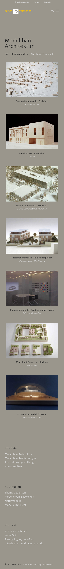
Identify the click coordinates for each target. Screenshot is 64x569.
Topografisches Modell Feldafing (32, 101)
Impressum (48, 564)
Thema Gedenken (15, 492)
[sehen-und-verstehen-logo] (26, 11)
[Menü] (57, 11)
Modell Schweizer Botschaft (32, 153)
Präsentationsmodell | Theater (32, 414)
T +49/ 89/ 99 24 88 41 (19, 539)
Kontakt (47, 2)
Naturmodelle (13, 500)
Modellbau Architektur (18, 454)
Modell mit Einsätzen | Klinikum (32, 362)
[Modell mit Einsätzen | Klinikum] (32, 340)
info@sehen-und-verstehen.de (24, 543)
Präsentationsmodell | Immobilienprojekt (32, 257)
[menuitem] (22, 2)
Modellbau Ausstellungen (20, 458)
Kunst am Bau (13, 466)
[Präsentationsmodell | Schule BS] (32, 183)
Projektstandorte (22, 2)
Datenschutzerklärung (32, 564)
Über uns (36, 2)
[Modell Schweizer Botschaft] (32, 131)
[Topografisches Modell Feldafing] (32, 79)
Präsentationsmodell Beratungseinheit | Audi (32, 310)
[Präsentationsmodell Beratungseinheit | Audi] (32, 288)
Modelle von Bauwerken (19, 496)
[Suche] (51, 11)
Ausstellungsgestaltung (19, 462)
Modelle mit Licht (15, 504)
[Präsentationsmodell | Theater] (32, 392)
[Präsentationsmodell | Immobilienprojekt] (32, 236)
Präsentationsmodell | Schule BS (32, 205)
